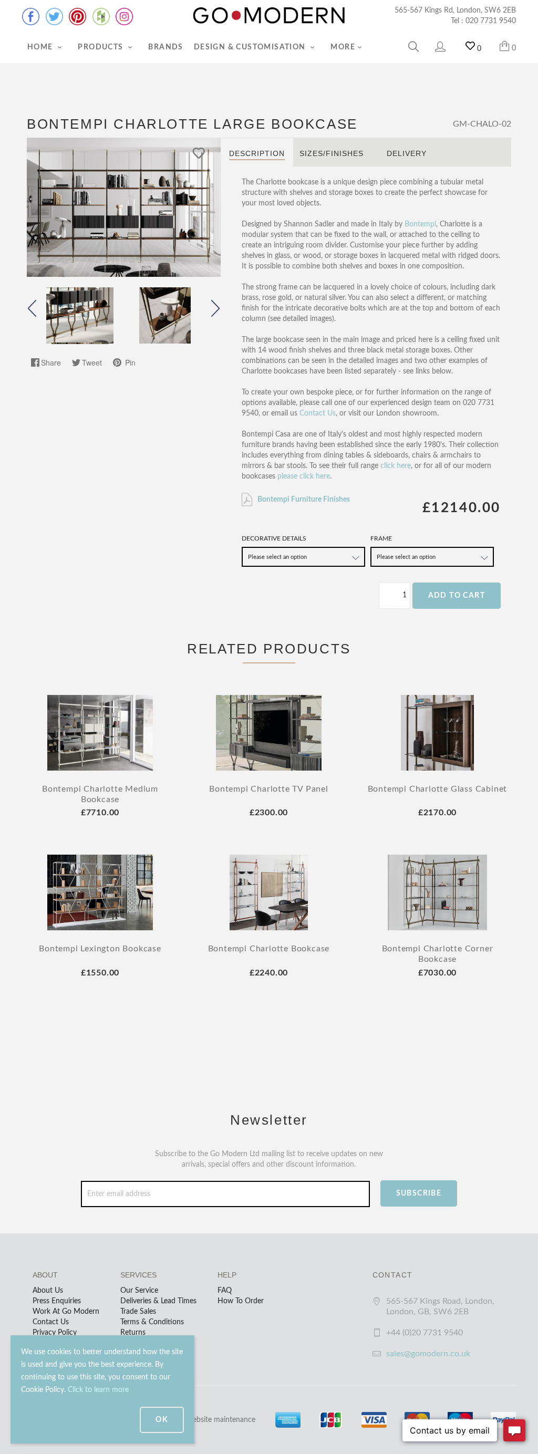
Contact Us (317, 413)
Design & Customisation (251, 47)
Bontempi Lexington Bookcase (100, 948)
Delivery (407, 153)
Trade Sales (138, 1311)
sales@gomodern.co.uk (428, 1353)
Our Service (139, 1290)
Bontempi (420, 224)
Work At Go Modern (66, 1311)
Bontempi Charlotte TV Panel (268, 789)
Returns (133, 1332)
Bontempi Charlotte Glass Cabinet (438, 789)
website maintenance (221, 1420)
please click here (303, 476)
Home (41, 47)
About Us (48, 1290)
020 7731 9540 (490, 21)
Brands (165, 47)
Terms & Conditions (152, 1322)
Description (257, 153)
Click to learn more (98, 1390)
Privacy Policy (55, 1332)
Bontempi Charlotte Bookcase (269, 948)
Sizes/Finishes (331, 153)
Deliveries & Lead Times (158, 1301)
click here (395, 466)
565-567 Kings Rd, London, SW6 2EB (455, 10)
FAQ (225, 1290)
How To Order (241, 1301)
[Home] (269, 15)
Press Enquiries (57, 1301)
